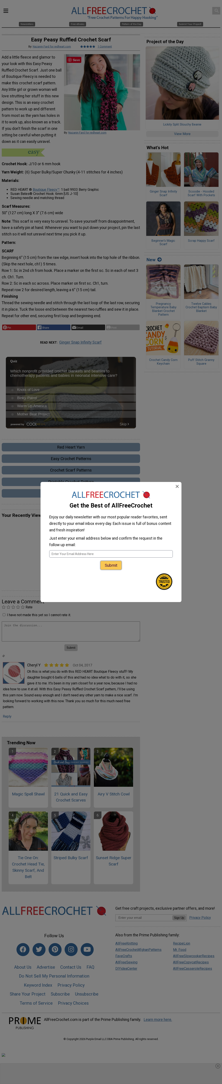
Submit (111, 565)
